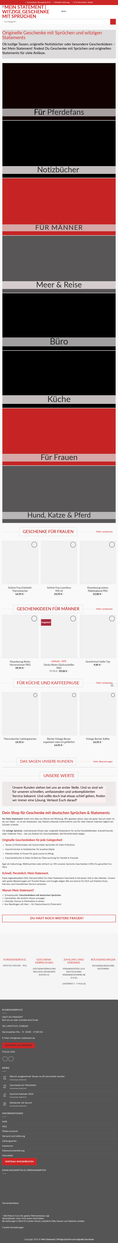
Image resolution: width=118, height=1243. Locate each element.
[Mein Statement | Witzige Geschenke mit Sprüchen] (28, 11)
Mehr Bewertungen (103, 761)
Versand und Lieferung (13, 1136)
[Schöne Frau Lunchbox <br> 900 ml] (59, 562)
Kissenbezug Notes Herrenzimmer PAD (20, 663)
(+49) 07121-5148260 (17, 1026)
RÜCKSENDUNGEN (103, 959)
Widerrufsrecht (10, 1131)
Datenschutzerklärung (13, 1151)
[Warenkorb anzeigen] (114, 11)
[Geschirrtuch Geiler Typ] (98, 636)
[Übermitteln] (113, 21)
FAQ (4, 1126)
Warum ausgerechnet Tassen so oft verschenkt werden (37, 1076)
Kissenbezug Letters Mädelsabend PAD (97, 589)
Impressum (7, 1146)
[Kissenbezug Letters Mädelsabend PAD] (98, 562)
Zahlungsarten (9, 1141)
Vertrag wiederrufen (19, 1162)
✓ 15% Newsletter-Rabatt (82, 2)
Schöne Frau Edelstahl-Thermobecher (20, 589)
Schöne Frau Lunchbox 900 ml (59, 589)
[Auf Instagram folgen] (11, 1058)
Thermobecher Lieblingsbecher (20, 739)
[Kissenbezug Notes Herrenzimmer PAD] (20, 636)
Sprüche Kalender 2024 (21, 1094)
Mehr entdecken (104, 532)
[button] (62, 12)
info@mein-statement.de (22, 1038)
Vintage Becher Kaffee (98, 739)
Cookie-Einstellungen (13, 1227)
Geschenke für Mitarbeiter (23, 1085)
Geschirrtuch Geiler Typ (97, 661)
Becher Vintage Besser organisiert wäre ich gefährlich (59, 740)
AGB (4, 1121)
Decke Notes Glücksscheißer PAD (59, 666)
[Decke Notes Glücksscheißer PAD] (59, 636)
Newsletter (7, 1155)
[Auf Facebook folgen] (5, 1058)
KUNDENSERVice (14, 959)
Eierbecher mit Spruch (21, 1103)
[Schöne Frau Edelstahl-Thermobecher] (20, 562)
